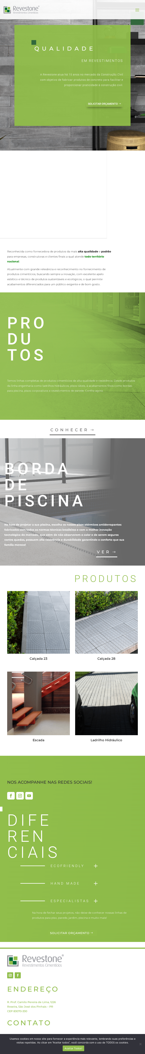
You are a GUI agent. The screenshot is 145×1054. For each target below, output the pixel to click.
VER (104, 552)
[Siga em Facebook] (11, 796)
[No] (140, 1044)
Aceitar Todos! (73, 1048)
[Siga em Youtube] (29, 796)
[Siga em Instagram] (20, 796)
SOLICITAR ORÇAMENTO (103, 103)
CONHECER (69, 429)
